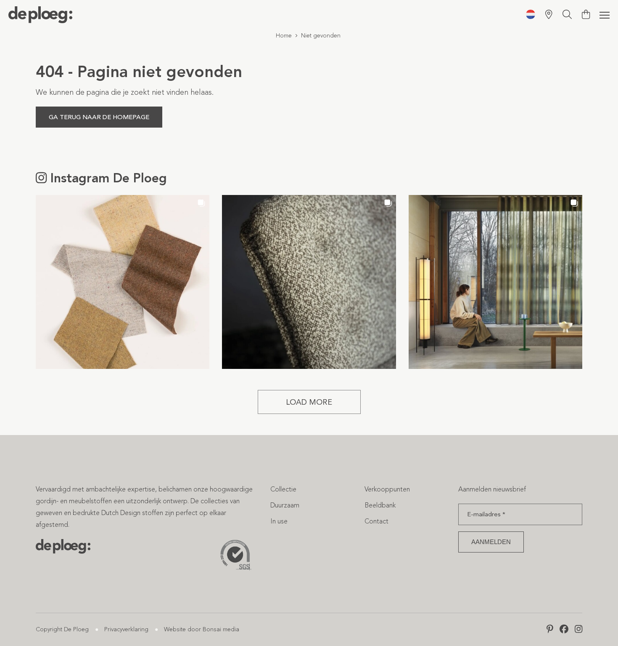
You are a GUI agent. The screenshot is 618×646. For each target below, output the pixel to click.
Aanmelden (491, 541)
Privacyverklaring (126, 629)
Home (284, 35)
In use (279, 521)
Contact (376, 521)
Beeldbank (380, 505)
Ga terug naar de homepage (99, 117)
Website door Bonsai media (201, 629)
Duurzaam (284, 505)
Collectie (283, 489)
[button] (122, 282)
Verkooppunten (387, 489)
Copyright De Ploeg (62, 629)
